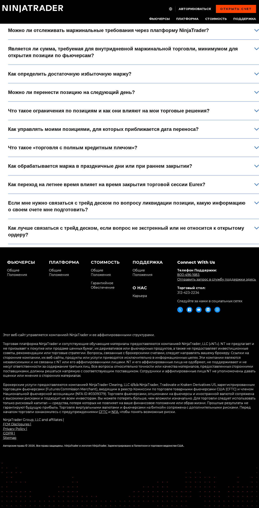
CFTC (103, 412)
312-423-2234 (188, 293)
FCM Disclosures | (17, 424)
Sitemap (9, 438)
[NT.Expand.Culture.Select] (170, 9)
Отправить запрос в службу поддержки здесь (216, 279)
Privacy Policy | (15, 429)
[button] (133, 33)
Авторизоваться (195, 9)
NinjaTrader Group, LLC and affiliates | (33, 420)
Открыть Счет (236, 9)
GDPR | (9, 433)
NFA (114, 412)
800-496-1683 (188, 275)
